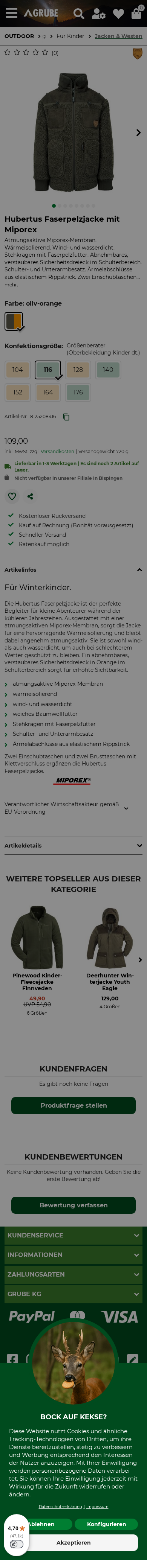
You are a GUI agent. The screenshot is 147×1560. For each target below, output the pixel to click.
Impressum (97, 1506)
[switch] (16, 1544)
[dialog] (73, 780)
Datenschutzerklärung (60, 1506)
